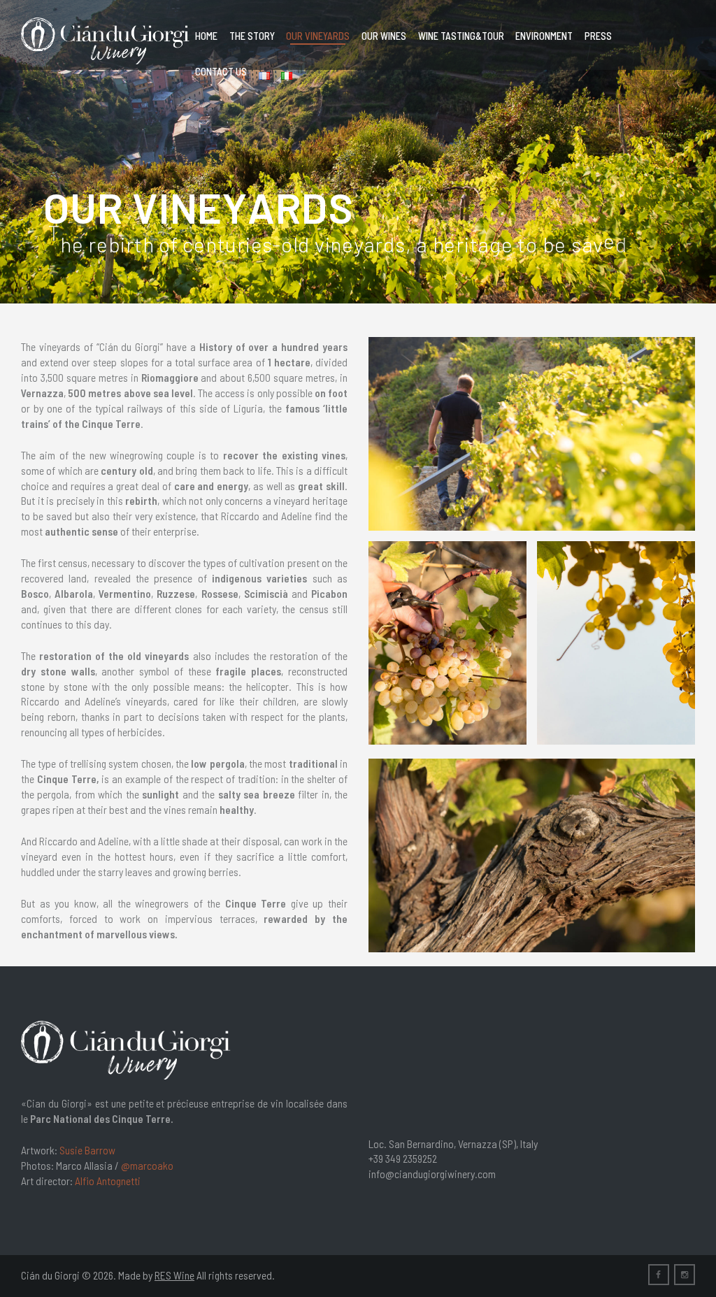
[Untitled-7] (447, 643)
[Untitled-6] (616, 643)
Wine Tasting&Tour (461, 36)
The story (252, 36)
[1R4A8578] (531, 434)
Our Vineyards (318, 36)
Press (598, 36)
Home (206, 36)
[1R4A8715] (531, 855)
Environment (544, 36)
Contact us (221, 72)
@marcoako (147, 1165)
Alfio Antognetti (108, 1180)
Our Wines (383, 36)
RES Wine (174, 1275)
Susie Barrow (87, 1149)
